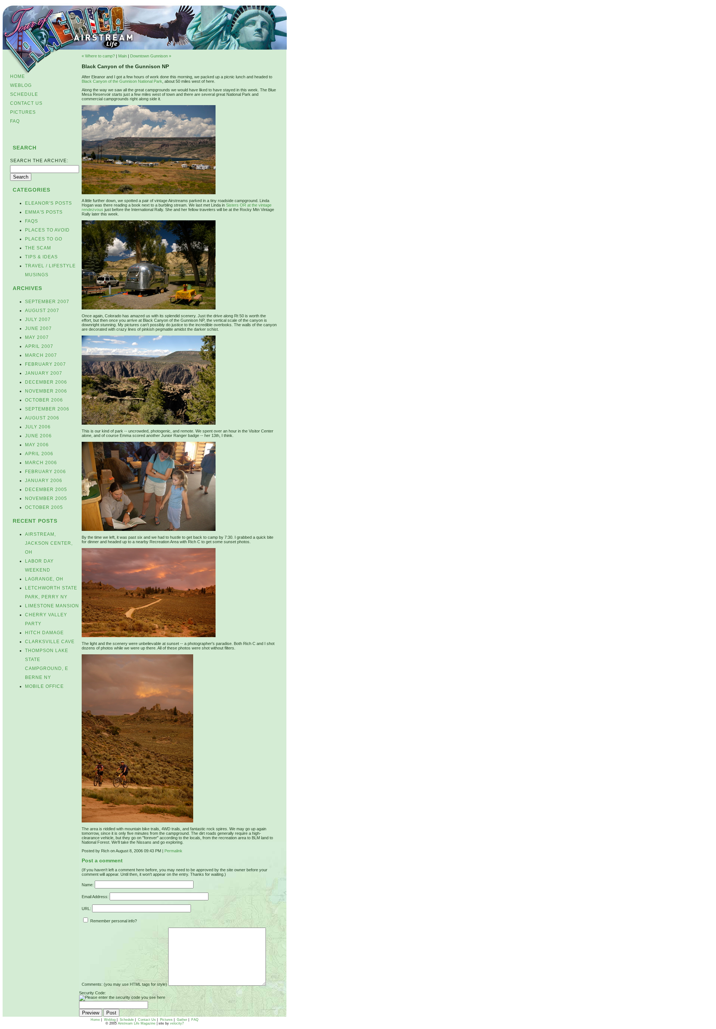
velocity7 (177, 1023)
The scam (38, 248)
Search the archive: (39, 160)
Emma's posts (44, 212)
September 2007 (47, 301)
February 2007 (45, 364)
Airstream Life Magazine (137, 1023)
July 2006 (38, 426)
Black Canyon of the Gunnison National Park (122, 81)
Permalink (173, 851)
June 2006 (38, 435)
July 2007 (38, 319)
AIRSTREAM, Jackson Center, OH (49, 543)
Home (17, 76)
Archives (27, 288)
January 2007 (43, 373)
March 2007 (41, 355)
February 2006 (45, 471)
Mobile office (44, 686)
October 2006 (44, 400)
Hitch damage (44, 632)
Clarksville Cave (50, 641)
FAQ (15, 121)
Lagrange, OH (44, 579)
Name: (88, 884)
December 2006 (46, 382)
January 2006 (43, 480)
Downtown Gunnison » (150, 56)
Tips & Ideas (41, 256)
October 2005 (44, 507)
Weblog (21, 85)
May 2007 (37, 337)
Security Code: (92, 993)
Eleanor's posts (48, 203)
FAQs (31, 221)
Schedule (24, 94)
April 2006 (39, 453)
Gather (182, 1020)
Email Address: (95, 896)
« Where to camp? (98, 56)
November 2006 (46, 391)
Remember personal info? (113, 921)
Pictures (23, 112)
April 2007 (39, 346)
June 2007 (38, 328)
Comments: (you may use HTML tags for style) (124, 984)
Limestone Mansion (52, 605)
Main (122, 56)
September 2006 (47, 409)
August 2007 (42, 310)
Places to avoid (47, 230)
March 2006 (41, 462)
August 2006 (42, 418)
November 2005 (46, 498)
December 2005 (46, 489)
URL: (86, 908)
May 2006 (37, 444)
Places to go (43, 239)
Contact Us (26, 103)
